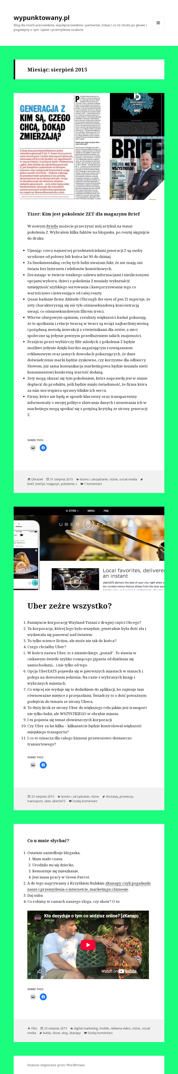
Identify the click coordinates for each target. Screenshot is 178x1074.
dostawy (112, 796)
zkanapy (75, 1033)
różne (114, 479)
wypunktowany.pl (42, 17)
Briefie (52, 226)
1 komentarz (93, 484)
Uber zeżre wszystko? (69, 606)
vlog (65, 1033)
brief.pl (40, 484)
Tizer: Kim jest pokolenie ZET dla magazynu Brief (83, 214)
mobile (104, 1028)
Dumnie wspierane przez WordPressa (56, 1065)
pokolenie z (69, 484)
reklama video (120, 1028)
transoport (35, 801)
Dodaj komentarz (85, 801)
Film (34, 1028)
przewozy (126, 796)
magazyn (52, 484)
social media (128, 479)
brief (30, 484)
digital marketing (86, 1028)
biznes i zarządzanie (94, 479)
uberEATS (59, 801)
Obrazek (37, 479)
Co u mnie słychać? (48, 840)
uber (47, 801)
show (56, 1033)
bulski (47, 1033)
